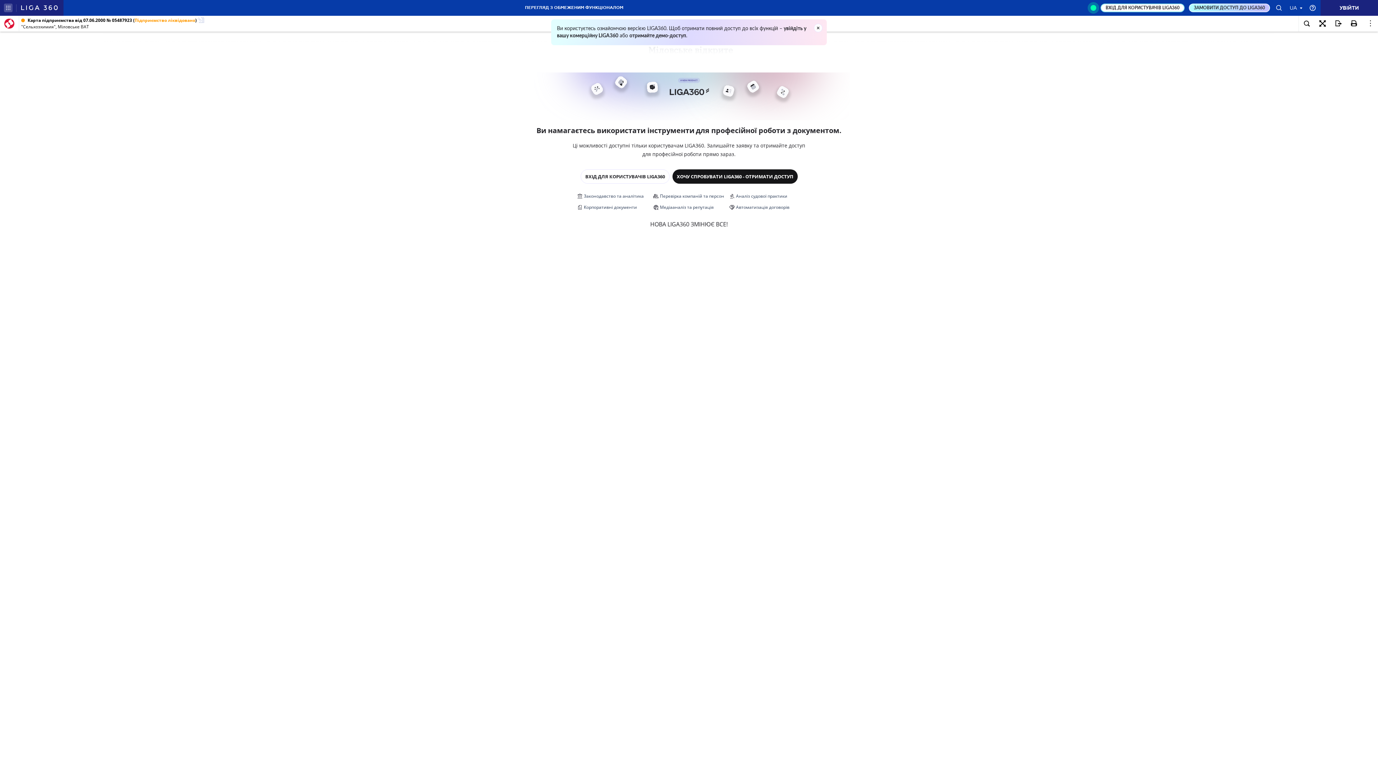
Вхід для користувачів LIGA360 (625, 176)
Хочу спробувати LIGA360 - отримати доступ (735, 176)
